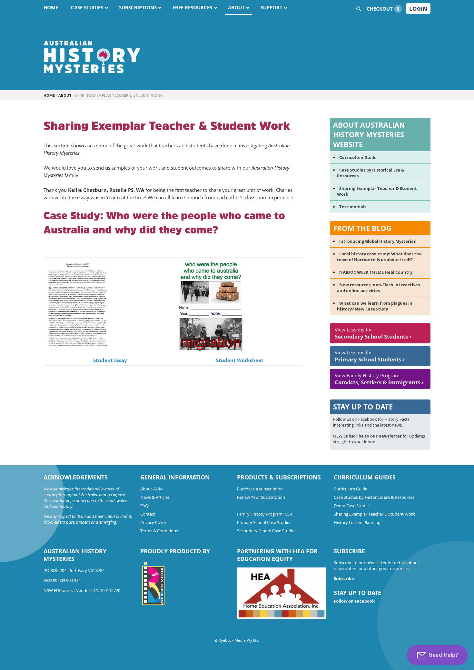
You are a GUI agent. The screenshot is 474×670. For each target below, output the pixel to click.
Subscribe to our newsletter (372, 436)
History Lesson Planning (357, 522)
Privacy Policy (153, 522)
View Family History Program (379, 379)
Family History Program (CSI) (264, 514)
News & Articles (155, 497)
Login (418, 8)
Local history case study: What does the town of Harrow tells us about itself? (379, 256)
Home (51, 7)
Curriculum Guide (358, 157)
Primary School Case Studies (264, 522)
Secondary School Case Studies (266, 531)
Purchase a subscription (260, 489)
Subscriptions (138, 7)
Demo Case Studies (352, 505)
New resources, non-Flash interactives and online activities (378, 287)
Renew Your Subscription (261, 497)
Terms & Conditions (159, 531)
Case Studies (87, 7)
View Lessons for (373, 333)
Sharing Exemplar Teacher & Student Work (374, 514)
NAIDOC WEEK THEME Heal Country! (376, 272)
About (236, 7)
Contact (147, 514)
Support (271, 7)
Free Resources (192, 7)
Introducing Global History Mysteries (377, 241)
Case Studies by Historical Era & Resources (374, 497)
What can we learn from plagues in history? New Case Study (374, 306)
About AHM (151, 489)
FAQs (145, 505)
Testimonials (352, 207)
